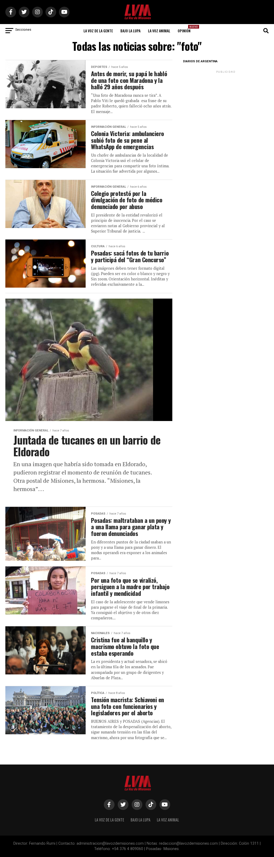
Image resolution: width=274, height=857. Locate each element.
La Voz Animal (159, 30)
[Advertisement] (226, 107)
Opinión (186, 29)
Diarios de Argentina (200, 61)
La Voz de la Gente (98, 30)
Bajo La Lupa (130, 30)
